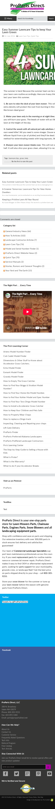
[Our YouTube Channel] (49, 773)
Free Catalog (7, 746)
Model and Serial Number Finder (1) (22, 249)
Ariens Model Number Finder (17, 352)
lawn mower (13, 585)
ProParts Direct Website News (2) (21, 253)
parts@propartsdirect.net (17, 718)
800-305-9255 (14, 712)
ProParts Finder (10, 432)
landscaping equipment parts (19, 531)
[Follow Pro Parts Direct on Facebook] (5, 773)
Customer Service (9, 735)
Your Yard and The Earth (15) (18, 271)
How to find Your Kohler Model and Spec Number (26, 397)
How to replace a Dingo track (17, 419)
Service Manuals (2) (14, 262)
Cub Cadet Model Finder (14, 356)
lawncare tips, (14, 158)
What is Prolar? (10, 457)
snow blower (19, 582)
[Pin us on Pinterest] (38, 773)
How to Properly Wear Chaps (17, 415)
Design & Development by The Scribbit (38, 800)
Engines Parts (17, 527)
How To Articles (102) (15, 236)
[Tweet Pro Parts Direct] (16, 773)
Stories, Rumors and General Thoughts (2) (24, 266)
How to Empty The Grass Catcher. (19, 381)
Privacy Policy (33, 797)
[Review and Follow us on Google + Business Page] (27, 773)
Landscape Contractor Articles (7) (21, 240)
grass (22, 158)
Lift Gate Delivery (11, 428)
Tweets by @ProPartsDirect (15, 602)
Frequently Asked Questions (13, 738)
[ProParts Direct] (27, 7)
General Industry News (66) (18, 231)
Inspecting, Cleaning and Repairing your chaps (24, 423)
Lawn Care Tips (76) (14, 244)
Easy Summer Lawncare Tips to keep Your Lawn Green (27, 182)
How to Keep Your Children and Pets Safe (22, 410)
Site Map (40, 797)
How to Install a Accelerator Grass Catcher (23, 406)
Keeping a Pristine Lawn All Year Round (20, 200)
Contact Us (6, 732)
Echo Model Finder (12, 368)
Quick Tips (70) (12, 257)
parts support (25, 567)
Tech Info (5, 740)
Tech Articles (7, 749)
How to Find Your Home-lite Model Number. (24, 393)
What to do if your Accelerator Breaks (21, 466)
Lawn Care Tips (24, 36)
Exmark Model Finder (13, 372)
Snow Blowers (35, 527)
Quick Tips (35, 36)
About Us (5, 729)
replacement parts (25, 557)
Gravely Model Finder (13, 377)
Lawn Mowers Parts (24, 524)
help (26, 158)
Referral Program (8, 743)
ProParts (7, 488)
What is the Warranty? (14, 462)
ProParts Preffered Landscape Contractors (23, 441)
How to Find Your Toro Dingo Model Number (24, 402)
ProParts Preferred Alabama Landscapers (22, 437)
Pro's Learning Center (13, 445)
